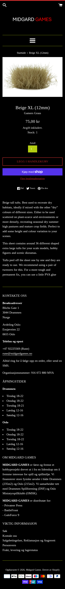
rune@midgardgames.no (17, 353)
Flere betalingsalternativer (32, 178)
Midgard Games (33, 569)
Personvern (9, 545)
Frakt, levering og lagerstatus (20, 550)
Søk (4, 531)
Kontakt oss (9, 535)
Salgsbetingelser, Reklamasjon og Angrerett (28, 540)
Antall (33, 143)
